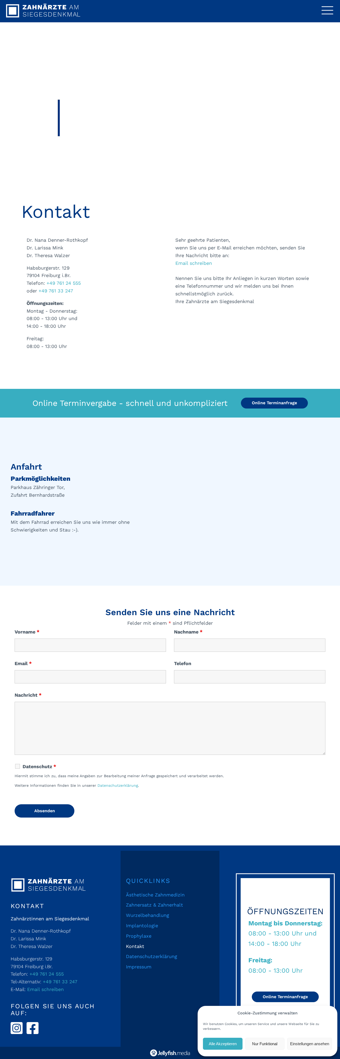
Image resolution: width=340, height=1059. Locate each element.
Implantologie (142, 925)
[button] (327, 11)
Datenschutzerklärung (117, 785)
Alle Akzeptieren (223, 1043)
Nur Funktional (264, 1043)
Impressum (138, 966)
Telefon (182, 663)
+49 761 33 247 (56, 291)
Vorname (27, 632)
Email (23, 663)
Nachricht (28, 695)
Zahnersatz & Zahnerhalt (154, 905)
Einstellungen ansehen (309, 1043)
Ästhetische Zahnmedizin (155, 895)
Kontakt (135, 946)
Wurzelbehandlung (147, 915)
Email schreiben (193, 263)
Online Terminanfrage (274, 402)
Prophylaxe (138, 936)
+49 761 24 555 (63, 283)
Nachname (188, 632)
